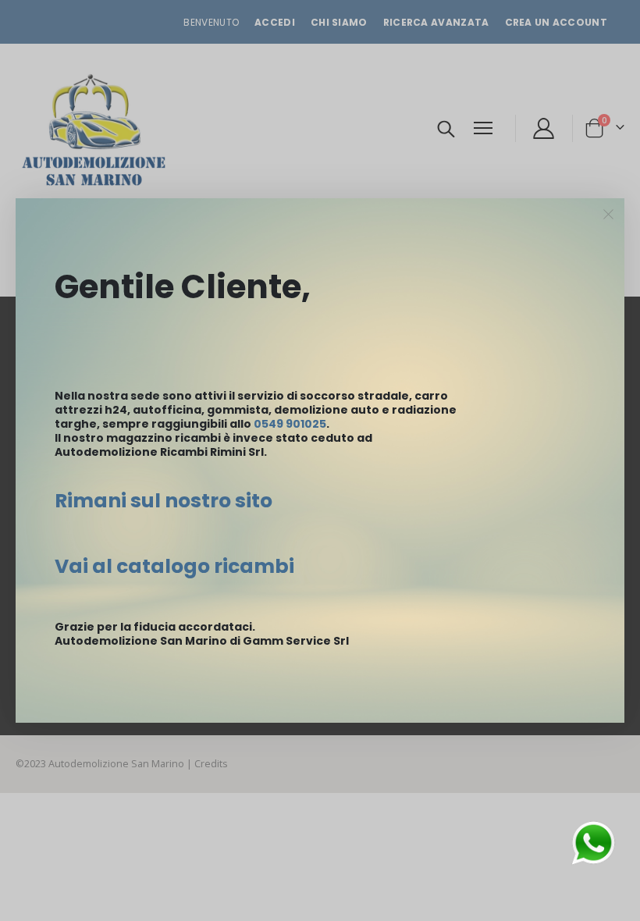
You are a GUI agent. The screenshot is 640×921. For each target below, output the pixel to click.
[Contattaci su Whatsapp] (593, 841)
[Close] (608, 214)
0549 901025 (290, 424)
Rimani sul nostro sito (163, 500)
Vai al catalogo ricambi (174, 566)
